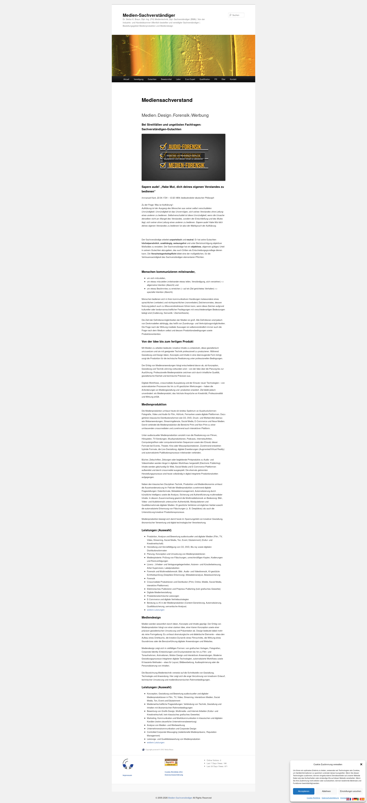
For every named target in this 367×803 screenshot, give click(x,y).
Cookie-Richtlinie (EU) (174, 772)
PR (215, 79)
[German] (355, 798)
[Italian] (359, 798)
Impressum (344, 798)
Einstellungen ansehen (350, 791)
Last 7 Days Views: (215, 763)
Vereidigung (138, 79)
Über (223, 79)
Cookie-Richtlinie (313, 798)
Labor (178, 79)
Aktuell (126, 79)
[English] (348, 798)
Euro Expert (190, 79)
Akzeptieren (303, 791)
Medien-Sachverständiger (149, 15)
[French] (352, 798)
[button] (361, 764)
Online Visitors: (213, 760)
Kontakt (233, 79)
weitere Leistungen (155, 609)
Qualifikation (205, 79)
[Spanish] (363, 798)
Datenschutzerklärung (330, 798)
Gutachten (152, 79)
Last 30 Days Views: (216, 766)
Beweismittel (166, 79)
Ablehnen (326, 791)
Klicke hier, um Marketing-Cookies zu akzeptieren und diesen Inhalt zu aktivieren (183, 157)
